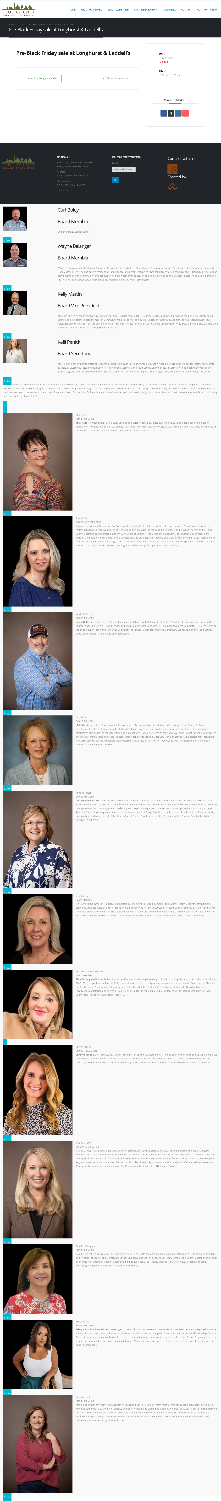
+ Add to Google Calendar (42, 78)
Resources (169, 10)
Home (72, 10)
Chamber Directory (146, 10)
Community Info (207, 10)
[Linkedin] (178, 113)
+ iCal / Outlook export (115, 78)
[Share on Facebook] (163, 113)
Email (116, 163)
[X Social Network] (171, 113)
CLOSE (7, 241)
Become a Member (118, 10)
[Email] (185, 113)
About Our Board (91, 10)
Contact (186, 10)
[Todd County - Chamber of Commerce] (18, 9)
